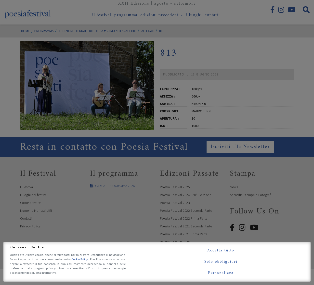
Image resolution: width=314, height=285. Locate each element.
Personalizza (221, 273)
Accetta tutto (220, 250)
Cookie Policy (80, 259)
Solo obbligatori (220, 261)
